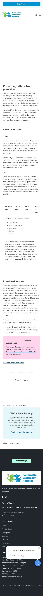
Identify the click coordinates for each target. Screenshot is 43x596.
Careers (5, 540)
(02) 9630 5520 (8, 515)
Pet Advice (6, 543)
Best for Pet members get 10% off (21, 352)
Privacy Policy (7, 585)
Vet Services (7, 529)
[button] (38, 563)
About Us (5, 525)
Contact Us (6, 547)
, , (20, 507)
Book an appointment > (13, 362)
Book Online (22, 4)
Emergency (6, 532)
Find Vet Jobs (36, 585)
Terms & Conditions (22, 585)
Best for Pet (6, 536)
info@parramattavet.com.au (13, 512)
